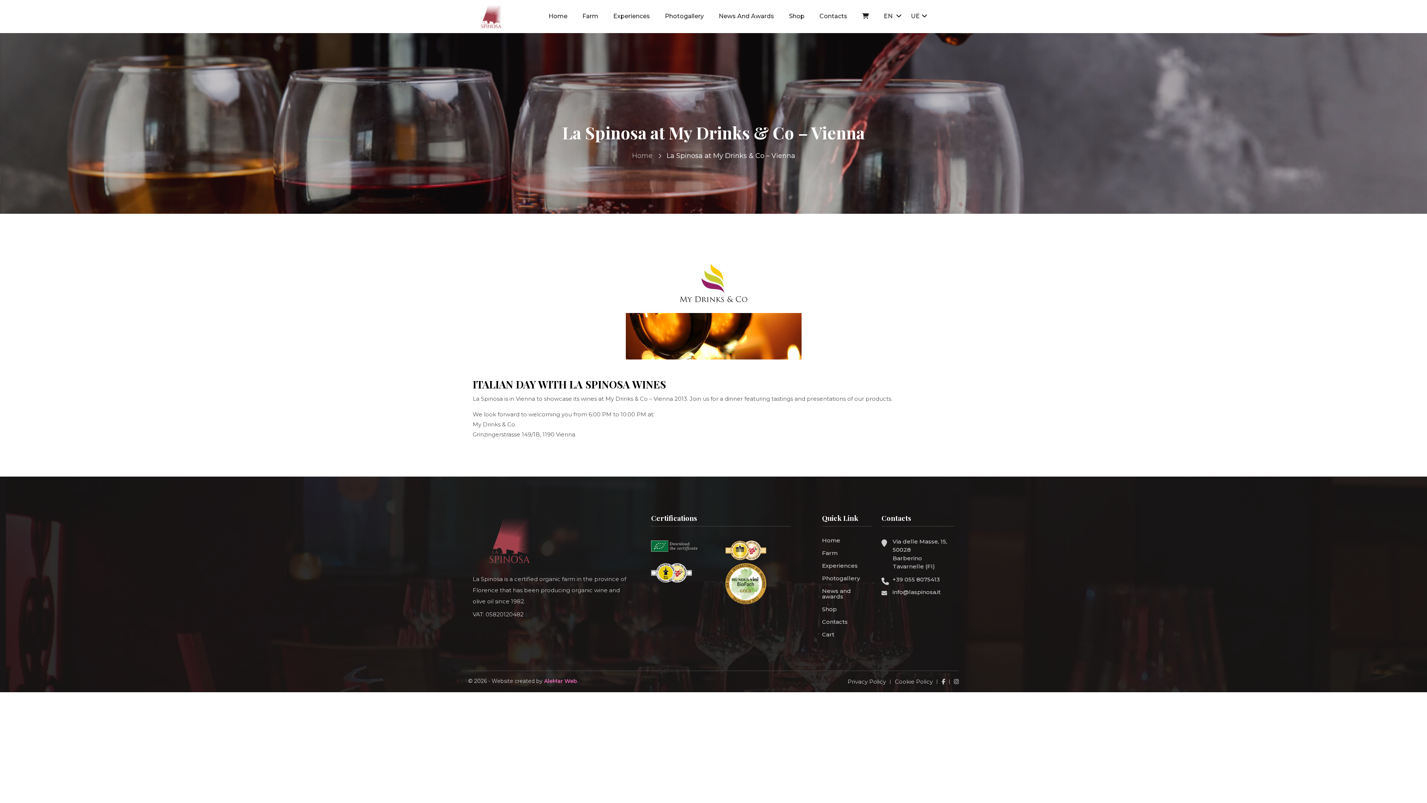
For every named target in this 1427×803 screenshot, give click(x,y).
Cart (828, 634)
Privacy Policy (867, 681)
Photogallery (684, 16)
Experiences (631, 16)
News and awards (746, 16)
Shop (797, 16)
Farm (590, 16)
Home (558, 16)
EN (889, 16)
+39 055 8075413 (916, 579)
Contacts (833, 16)
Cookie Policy (914, 681)
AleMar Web (560, 681)
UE (915, 16)
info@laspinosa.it (917, 592)
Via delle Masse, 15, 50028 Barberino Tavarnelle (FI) (920, 554)
